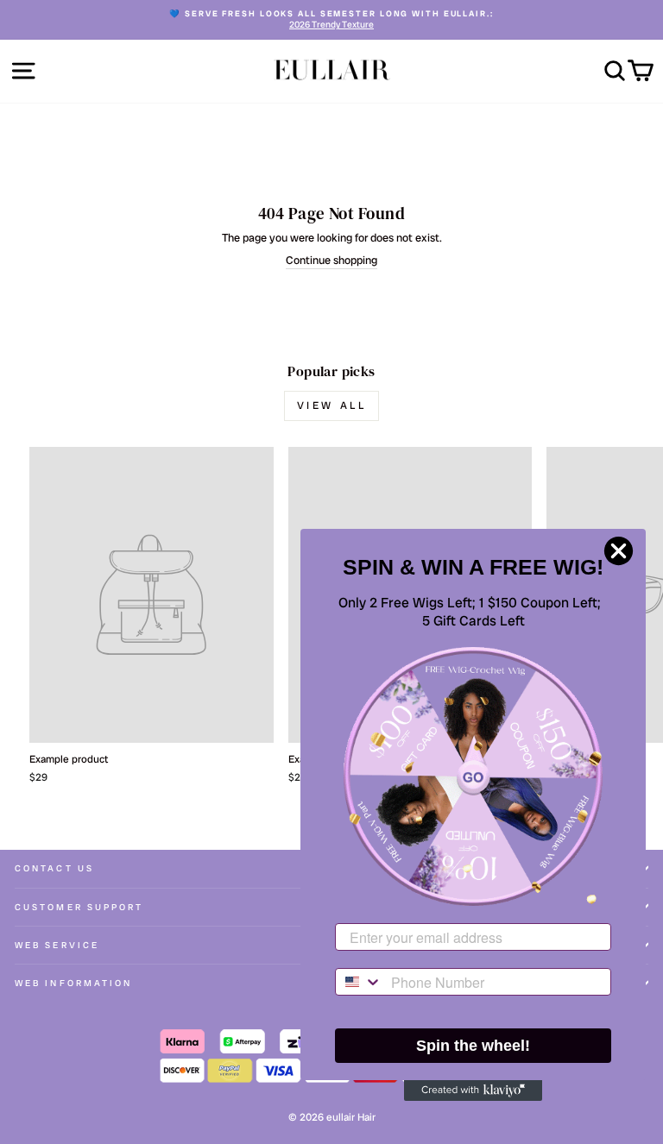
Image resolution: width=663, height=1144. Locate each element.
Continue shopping (331, 260)
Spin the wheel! (473, 1045)
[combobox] (359, 982)
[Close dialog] (618, 551)
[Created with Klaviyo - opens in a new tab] (473, 1090)
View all (332, 405)
